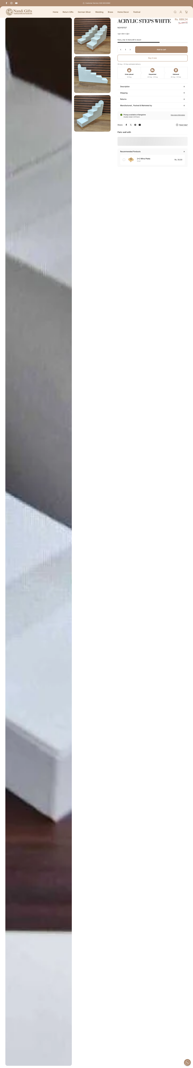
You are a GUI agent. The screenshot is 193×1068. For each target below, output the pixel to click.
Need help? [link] (183, 125)
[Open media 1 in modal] (38, 542)
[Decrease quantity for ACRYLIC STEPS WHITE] (120, 49)
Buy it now (152, 58)
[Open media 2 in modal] (92, 36)
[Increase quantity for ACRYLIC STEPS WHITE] (130, 49)
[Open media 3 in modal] (92, 74)
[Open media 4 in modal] (92, 113)
